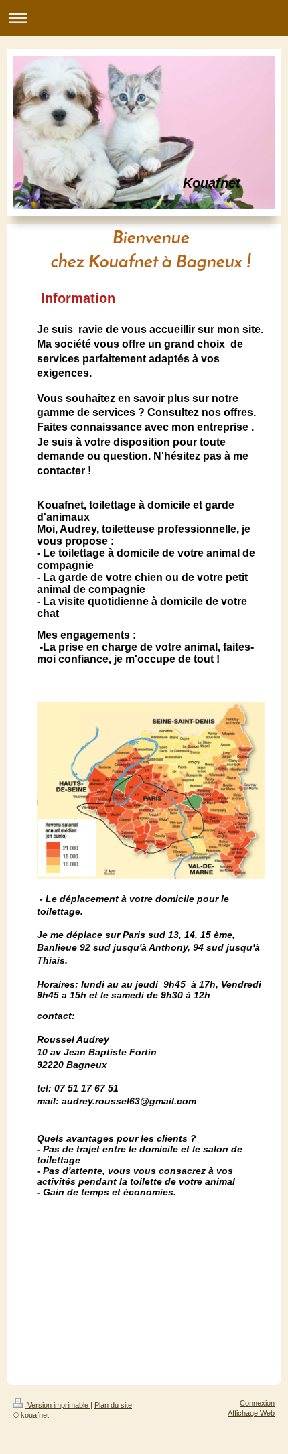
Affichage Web (251, 1413)
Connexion (257, 1403)
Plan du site (113, 1405)
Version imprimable (57, 1405)
